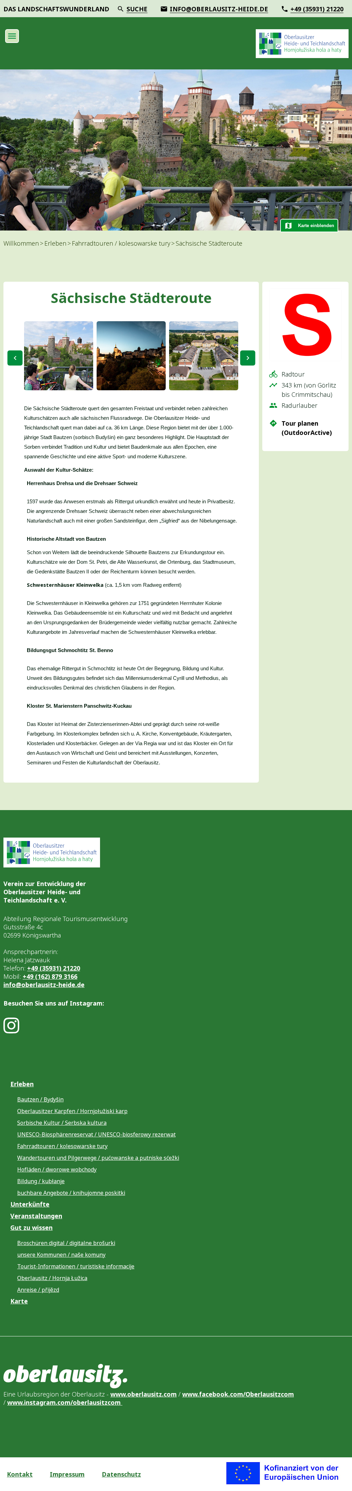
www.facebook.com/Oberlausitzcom (238, 1394)
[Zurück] (15, 358)
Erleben (55, 243)
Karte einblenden (316, 225)
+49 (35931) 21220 (53, 968)
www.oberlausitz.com (143, 1394)
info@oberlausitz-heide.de (44, 984)
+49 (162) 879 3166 (50, 976)
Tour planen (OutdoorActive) (307, 428)
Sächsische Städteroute (209, 243)
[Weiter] (247, 358)
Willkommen (21, 243)
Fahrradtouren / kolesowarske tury (121, 243)
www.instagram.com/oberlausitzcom (64, 1402)
